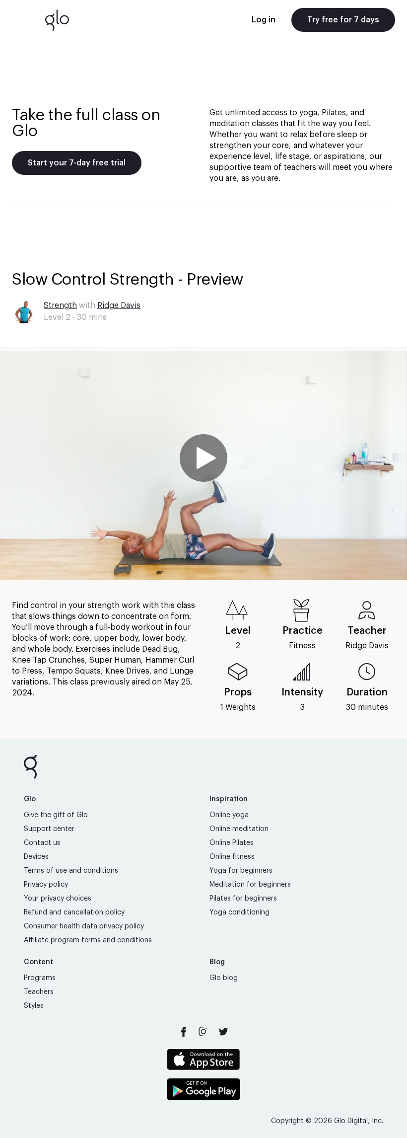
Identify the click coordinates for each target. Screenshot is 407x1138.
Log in (263, 20)
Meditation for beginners (250, 884)
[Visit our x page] (223, 1032)
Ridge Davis (118, 305)
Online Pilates (231, 842)
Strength (60, 305)
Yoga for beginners (240, 870)
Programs (40, 978)
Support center (49, 829)
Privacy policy (46, 884)
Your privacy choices (57, 898)
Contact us (42, 842)
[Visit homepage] (57, 20)
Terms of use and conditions (71, 870)
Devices (36, 856)
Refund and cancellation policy (74, 912)
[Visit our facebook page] (184, 1032)
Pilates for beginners (243, 898)
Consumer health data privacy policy (84, 926)
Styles (34, 1005)
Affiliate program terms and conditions (88, 940)
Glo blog (223, 978)
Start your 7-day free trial (77, 163)
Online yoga (229, 815)
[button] (203, 465)
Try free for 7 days (343, 20)
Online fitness (232, 856)
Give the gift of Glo (56, 815)
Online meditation (239, 829)
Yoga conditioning (239, 912)
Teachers (39, 991)
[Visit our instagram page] (203, 1032)
